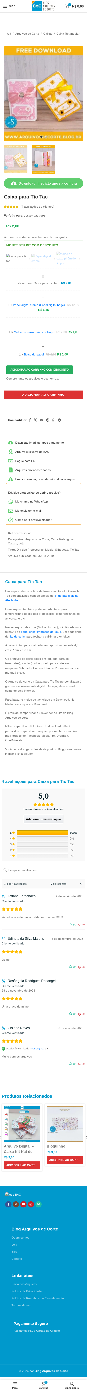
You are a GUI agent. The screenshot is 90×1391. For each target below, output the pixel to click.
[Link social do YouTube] (23, 1204)
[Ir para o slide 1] (41, 137)
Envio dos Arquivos (24, 1284)
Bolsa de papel (34, 354)
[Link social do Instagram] (16, 1204)
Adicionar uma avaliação (43, 819)
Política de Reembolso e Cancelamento (38, 1298)
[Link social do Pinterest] (48, 420)
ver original (37, 1048)
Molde (49, 549)
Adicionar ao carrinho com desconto (39, 369)
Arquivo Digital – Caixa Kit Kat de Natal (19, 1151)
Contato (17, 1258)
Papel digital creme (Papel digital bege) (39, 305)
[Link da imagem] (13, 1194)
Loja (21, 543)
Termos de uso (21, 1305)
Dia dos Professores (30, 549)
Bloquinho (56, 1146)
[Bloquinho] (65, 1124)
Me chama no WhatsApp (31, 501)
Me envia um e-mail (28, 510)
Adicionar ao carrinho (43, 394)
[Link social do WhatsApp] (53, 420)
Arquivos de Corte (27, 33)
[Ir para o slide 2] (46, 137)
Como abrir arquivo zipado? (33, 519)
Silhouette (61, 549)
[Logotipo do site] (43, 6)
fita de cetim (17, 636)
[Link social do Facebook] (29, 420)
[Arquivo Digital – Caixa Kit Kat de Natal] (22, 1124)
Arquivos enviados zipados (33, 470)
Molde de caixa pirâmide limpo (34, 332)
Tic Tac (74, 549)
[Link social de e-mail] (42, 420)
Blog (14, 1251)
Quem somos (20, 1237)
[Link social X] (35, 420)
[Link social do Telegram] (60, 420)
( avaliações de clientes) (37, 206)
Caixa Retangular (68, 33)
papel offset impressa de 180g (41, 631)
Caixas (47, 33)
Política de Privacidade (27, 1291)
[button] (8, 93)
